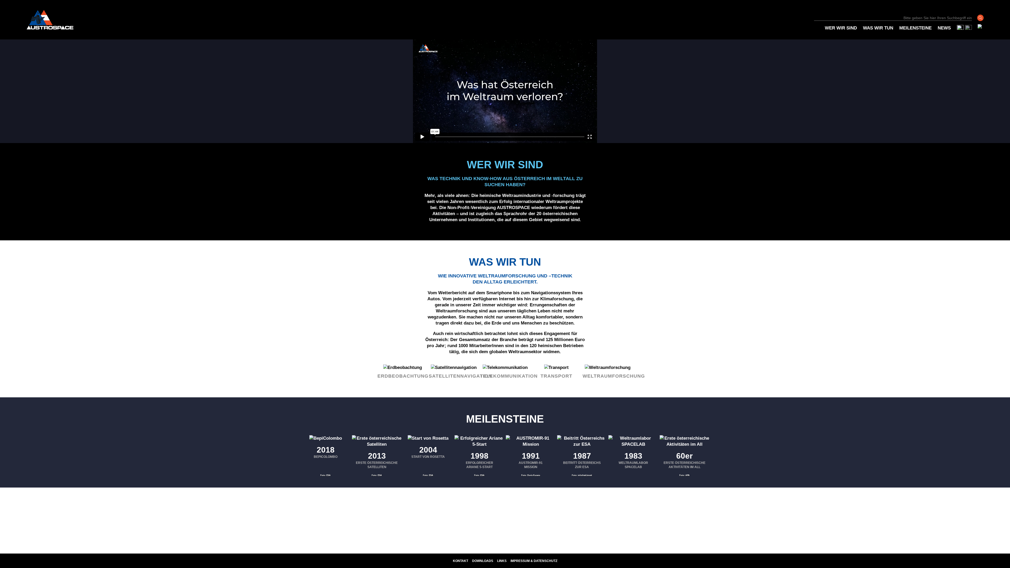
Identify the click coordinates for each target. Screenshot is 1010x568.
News (944, 28)
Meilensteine (915, 28)
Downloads (482, 561)
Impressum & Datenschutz (534, 561)
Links (502, 561)
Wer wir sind (841, 28)
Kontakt (460, 561)
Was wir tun (878, 28)
